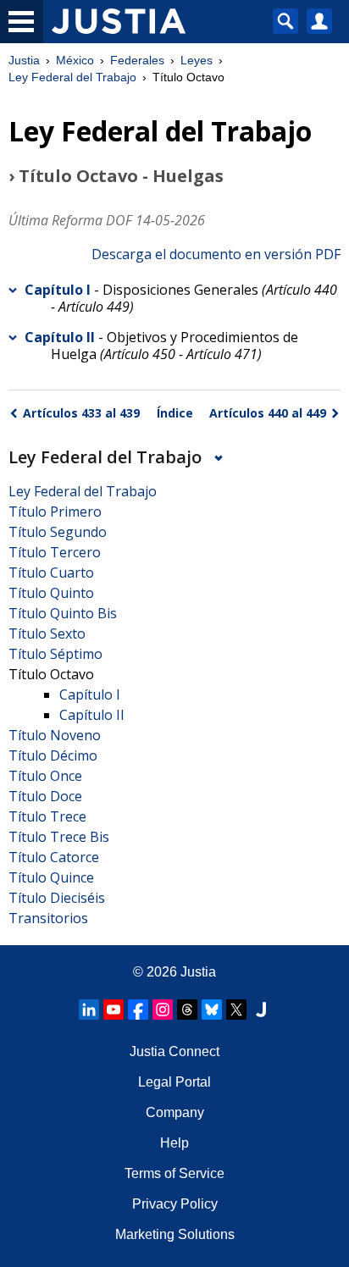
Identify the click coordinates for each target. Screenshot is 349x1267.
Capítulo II (60, 337)
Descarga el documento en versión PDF (216, 254)
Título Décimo (52, 755)
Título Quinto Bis (62, 613)
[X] (236, 1009)
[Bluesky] (212, 1009)
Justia (24, 60)
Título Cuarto (51, 572)
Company (175, 1112)
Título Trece (47, 816)
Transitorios (48, 918)
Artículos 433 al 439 (81, 413)
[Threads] (187, 1009)
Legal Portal (174, 1082)
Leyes (196, 60)
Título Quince (51, 877)
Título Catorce (53, 857)
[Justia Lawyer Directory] (261, 1009)
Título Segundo (57, 532)
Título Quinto (51, 593)
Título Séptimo (55, 654)
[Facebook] (138, 1009)
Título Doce (45, 796)
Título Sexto (47, 633)
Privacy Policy (175, 1204)
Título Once (45, 775)
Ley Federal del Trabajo (72, 77)
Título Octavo (51, 674)
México (75, 60)
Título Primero (55, 511)
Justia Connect (174, 1051)
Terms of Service (174, 1173)
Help (174, 1143)
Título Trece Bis (58, 836)
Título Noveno (54, 735)
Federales (137, 60)
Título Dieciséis (56, 897)
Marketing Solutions (175, 1234)
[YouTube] (113, 1009)
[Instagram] (162, 1009)
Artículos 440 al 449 (267, 413)
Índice (175, 413)
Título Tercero (54, 552)
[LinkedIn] (89, 1009)
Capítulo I (58, 289)
